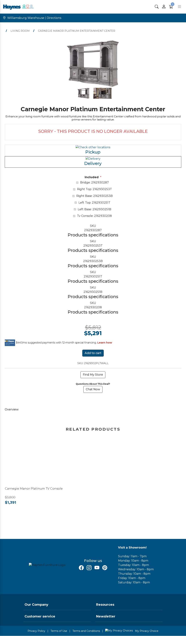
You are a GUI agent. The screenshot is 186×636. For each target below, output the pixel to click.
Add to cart (93, 353)
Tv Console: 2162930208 (94, 216)
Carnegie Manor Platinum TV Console (34, 488)
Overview (12, 409)
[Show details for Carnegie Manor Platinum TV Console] (40, 462)
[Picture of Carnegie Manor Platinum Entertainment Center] (83, 93)
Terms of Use (58, 631)
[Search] (157, 6)
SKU (93, 226)
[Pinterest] (104, 568)
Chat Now (93, 389)
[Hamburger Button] (179, 7)
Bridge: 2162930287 (94, 182)
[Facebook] (81, 568)
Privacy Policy (36, 631)
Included (92, 177)
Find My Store (93, 374)
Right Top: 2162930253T (94, 189)
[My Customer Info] (163, 6)
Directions (54, 18)
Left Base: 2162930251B (94, 209)
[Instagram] (89, 568)
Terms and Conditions (86, 631)
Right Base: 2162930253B (94, 196)
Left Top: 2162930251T (94, 202)
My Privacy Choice (146, 631)
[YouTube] (96, 568)
